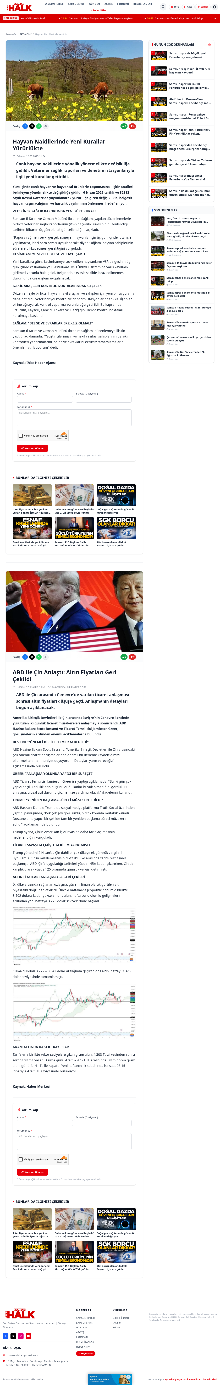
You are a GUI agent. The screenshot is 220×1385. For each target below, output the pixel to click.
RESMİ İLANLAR (142, 3)
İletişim (117, 1322)
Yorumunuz (24, 407)
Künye (116, 1327)
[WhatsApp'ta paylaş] (39, 126)
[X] (13, 1336)
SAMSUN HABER (54, 3)
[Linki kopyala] (45, 126)
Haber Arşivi (83, 1346)
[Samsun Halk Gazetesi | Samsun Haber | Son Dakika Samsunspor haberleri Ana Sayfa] (19, 7)
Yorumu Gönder (34, 448)
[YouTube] (28, 1336)
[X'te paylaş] (32, 126)
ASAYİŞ (108, 3)
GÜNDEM (94, 3)
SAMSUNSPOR (76, 3)
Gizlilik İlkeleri (121, 1317)
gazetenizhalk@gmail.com (23, 1355)
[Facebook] (5, 1336)
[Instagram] (21, 1336)
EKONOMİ (123, 3)
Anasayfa (11, 34)
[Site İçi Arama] (163, 6)
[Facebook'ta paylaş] (25, 126)
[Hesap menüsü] (215, 7)
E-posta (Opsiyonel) (87, 393)
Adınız (21, 393)
